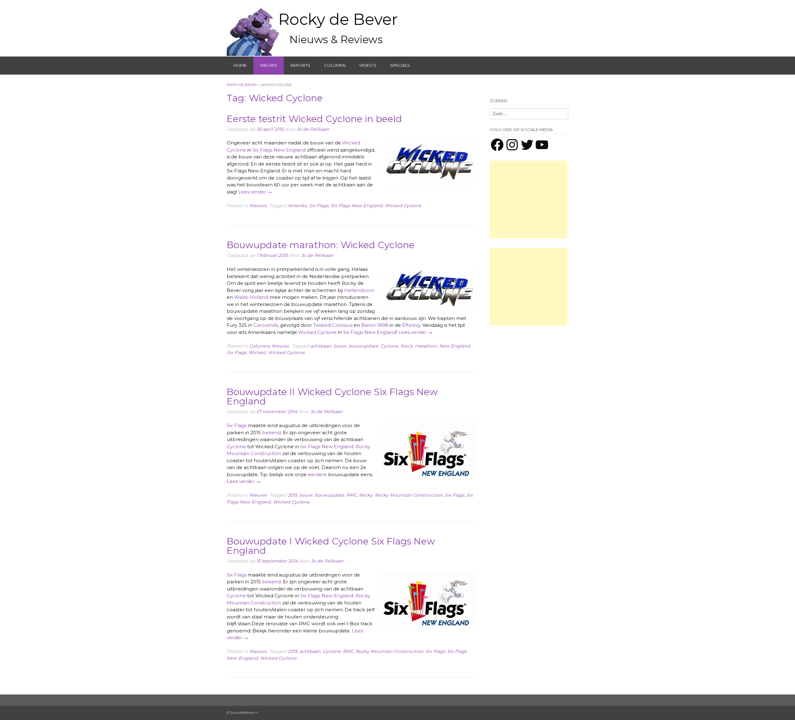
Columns (335, 65)
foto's (407, 346)
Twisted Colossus (332, 325)
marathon (426, 346)
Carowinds (265, 325)
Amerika (297, 205)
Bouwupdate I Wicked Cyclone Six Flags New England (331, 545)
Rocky (366, 495)
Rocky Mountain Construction (409, 495)
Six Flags (319, 205)
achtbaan (320, 346)
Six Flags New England (279, 150)
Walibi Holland (251, 297)
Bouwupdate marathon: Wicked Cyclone (321, 245)
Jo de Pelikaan (313, 129)
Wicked (257, 352)
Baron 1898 (374, 325)
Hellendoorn (359, 290)
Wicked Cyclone (403, 205)
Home (240, 65)
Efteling (411, 325)
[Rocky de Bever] (314, 28)
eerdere (317, 474)
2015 (292, 495)
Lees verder (255, 192)
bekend (271, 432)
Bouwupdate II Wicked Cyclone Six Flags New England (332, 396)
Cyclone (389, 346)
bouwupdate (363, 346)
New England (454, 346)
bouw (340, 346)
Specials (400, 65)
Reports (300, 65)
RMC (351, 495)
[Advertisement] (528, 199)
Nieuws (268, 65)
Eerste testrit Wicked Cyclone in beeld (314, 119)
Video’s (367, 65)
